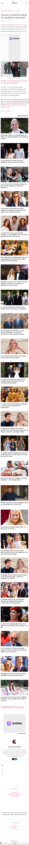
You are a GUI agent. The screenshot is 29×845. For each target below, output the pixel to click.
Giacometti (3, 708)
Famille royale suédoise (6, 10)
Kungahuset (8, 111)
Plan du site (14, 792)
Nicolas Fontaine (6, 20)
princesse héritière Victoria (20, 25)
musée (8, 708)
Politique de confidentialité (14, 794)
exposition (21, 706)
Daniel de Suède (14, 706)
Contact (14, 828)
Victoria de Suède (20, 708)
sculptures (12, 708)
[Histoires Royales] (14, 2)
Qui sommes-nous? (14, 826)
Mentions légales (14, 796)
